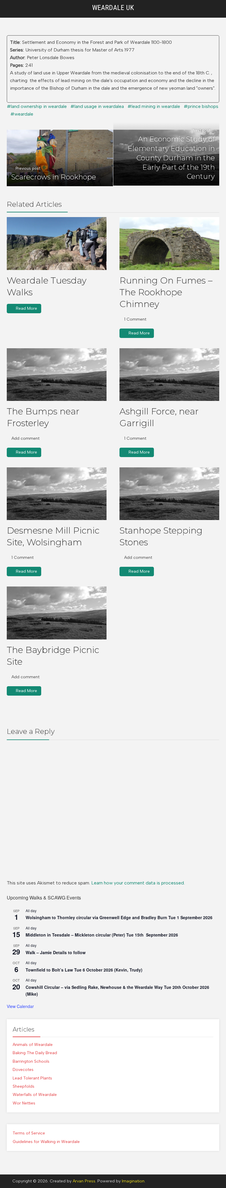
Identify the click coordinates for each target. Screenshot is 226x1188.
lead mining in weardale (156, 106)
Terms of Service (29, 1133)
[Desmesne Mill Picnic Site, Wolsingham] (57, 493)
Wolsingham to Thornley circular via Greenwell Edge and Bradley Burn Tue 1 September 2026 (119, 917)
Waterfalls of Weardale (35, 1094)
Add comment (25, 438)
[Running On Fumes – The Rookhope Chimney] (169, 243)
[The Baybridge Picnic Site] (57, 612)
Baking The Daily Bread (35, 1052)
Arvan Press (84, 1181)
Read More (26, 308)
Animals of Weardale (33, 1044)
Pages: (17, 65)
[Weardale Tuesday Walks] (57, 243)
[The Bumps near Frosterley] (57, 374)
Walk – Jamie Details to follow (56, 952)
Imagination (133, 1181)
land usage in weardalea (99, 106)
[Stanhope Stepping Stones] (169, 493)
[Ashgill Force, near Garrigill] (169, 374)
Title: (15, 42)
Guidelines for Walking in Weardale (46, 1141)
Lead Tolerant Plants (32, 1078)
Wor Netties (24, 1103)
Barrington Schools (31, 1061)
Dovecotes (23, 1069)
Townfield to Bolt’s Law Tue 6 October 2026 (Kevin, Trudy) (84, 970)
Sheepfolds (23, 1086)
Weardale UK (113, 8)
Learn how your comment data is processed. (138, 883)
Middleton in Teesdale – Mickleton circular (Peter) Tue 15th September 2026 (102, 935)
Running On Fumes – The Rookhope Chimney (165, 292)
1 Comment (135, 319)
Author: (17, 57)
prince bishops (203, 106)
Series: (17, 50)
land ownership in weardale (39, 106)
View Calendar (20, 1006)
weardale (23, 114)
